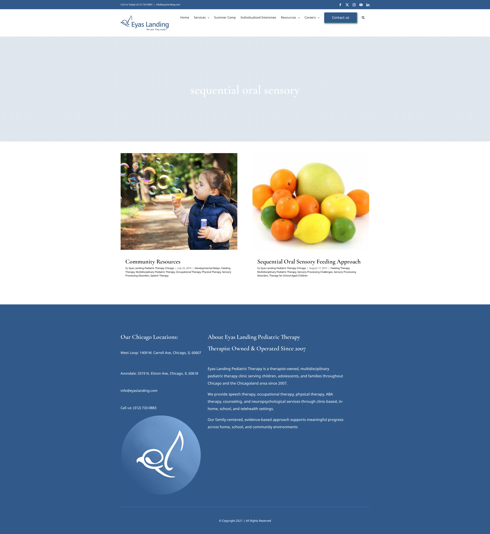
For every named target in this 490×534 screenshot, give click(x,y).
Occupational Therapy (141, 208)
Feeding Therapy (172, 203)
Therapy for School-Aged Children (328, 208)
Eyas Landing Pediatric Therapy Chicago (151, 268)
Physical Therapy (164, 208)
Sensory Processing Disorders (192, 208)
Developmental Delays (148, 203)
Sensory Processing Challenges (340, 203)
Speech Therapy (219, 208)
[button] (363, 17)
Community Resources (152, 261)
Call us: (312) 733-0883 (138, 407)
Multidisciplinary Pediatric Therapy (202, 203)
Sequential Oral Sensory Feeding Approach (309, 261)
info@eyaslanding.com (168, 4)
